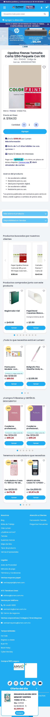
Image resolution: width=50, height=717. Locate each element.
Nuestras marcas (8, 540)
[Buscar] (44, 14)
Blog (2, 520)
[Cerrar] (48, 24)
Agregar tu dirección (13, 20)
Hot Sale (4, 636)
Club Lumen (6, 528)
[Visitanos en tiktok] (10, 683)
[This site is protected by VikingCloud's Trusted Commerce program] (31, 670)
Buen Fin (4, 644)
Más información (12, 141)
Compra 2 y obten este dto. (14, 374)
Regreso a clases (8, 640)
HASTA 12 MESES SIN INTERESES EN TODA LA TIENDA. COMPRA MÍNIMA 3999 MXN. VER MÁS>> (25, 25)
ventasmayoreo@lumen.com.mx (16, 623)
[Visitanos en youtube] (40, 683)
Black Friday (5, 648)
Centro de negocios (11, 613)
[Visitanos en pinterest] (28, 683)
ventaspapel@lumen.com (14, 582)
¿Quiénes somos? (8, 532)
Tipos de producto (8, 548)
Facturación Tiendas (38, 520)
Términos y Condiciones (11, 573)
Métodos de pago (8, 569)
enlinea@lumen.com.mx (13, 595)
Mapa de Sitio (6, 544)
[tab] (14, 335)
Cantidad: (16, 124)
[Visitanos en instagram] (16, 683)
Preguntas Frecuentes (39, 524)
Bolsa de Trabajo (7, 524)
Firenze (13, 111)
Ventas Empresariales (9, 552)
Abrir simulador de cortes (21, 163)
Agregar (25, 131)
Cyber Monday (7, 652)
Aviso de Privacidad (9, 565)
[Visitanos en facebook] (22, 683)
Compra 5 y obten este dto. (14, 433)
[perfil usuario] (41, 7)
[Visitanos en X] (34, 683)
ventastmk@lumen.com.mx (14, 609)
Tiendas (4, 536)
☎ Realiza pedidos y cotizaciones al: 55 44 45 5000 (23, 2)
